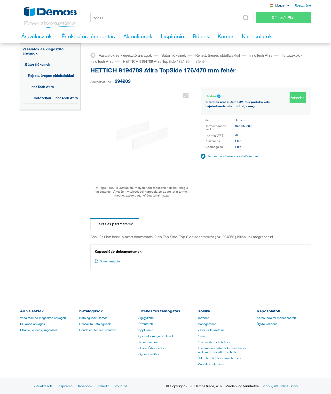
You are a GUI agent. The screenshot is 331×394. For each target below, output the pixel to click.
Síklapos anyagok (32, 324)
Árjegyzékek (146, 318)
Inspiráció (64, 386)
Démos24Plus (283, 17)
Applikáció (145, 330)
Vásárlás (298, 97)
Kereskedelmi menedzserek (276, 318)
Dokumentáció (110, 261)
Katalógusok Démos (93, 318)
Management (206, 324)
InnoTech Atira (42, 87)
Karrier (202, 336)
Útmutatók (145, 324)
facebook (85, 386)
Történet (203, 318)
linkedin (104, 386)
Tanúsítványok (148, 342)
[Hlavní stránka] (94, 55)
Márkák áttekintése (210, 364)
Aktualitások (42, 386)
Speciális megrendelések (156, 336)
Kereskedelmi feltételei (213, 342)
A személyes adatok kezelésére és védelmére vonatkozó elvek (221, 350)
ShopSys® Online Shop (279, 386)
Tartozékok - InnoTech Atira (55, 98)
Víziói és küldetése (210, 330)
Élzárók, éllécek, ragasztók (39, 330)
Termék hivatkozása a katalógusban (232, 156)
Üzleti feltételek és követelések (219, 358)
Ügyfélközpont (267, 324)
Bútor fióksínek (37, 64)
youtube (121, 386)
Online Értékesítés (151, 348)
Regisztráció (303, 5)
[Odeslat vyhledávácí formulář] (246, 18)
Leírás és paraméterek (115, 224)
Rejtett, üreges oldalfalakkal (51, 75)
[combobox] (279, 5)
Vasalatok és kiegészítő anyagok (43, 51)
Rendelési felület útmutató (97, 330)
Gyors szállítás (148, 354)
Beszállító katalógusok (95, 324)
